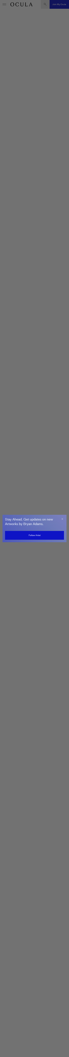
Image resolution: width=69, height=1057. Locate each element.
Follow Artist (35, 535)
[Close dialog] (62, 519)
